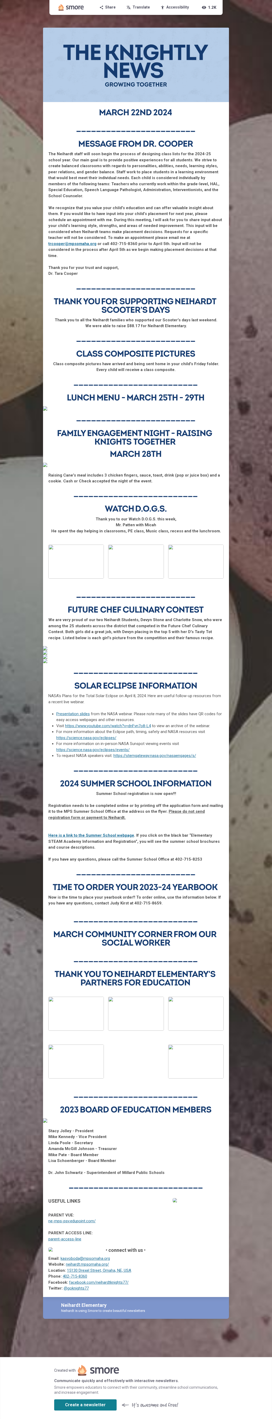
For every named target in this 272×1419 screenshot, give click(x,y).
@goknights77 (76, 1288)
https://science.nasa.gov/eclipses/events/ (93, 749)
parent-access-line (64, 1239)
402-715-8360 (75, 1276)
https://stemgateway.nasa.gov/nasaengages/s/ (154, 755)
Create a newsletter (85, 1404)
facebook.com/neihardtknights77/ (99, 1282)
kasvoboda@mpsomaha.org (85, 1258)
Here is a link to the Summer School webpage (91, 835)
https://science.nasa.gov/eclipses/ (86, 737)
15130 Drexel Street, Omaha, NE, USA (99, 1270)
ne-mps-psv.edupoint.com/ (72, 1221)
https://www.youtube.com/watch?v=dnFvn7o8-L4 (108, 725)
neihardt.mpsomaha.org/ (87, 1264)
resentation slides (73, 713)
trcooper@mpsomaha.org (72, 243)
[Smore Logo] (71, 7)
